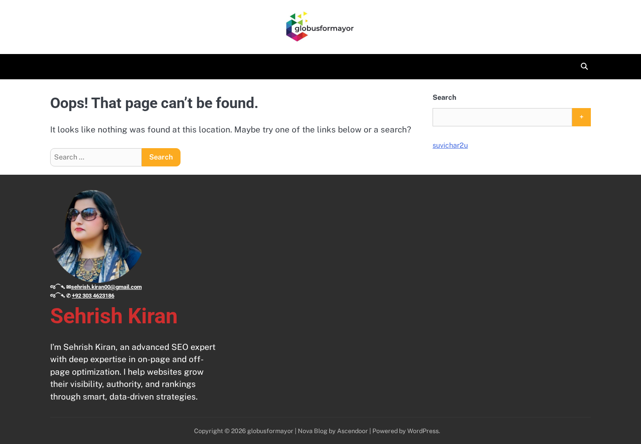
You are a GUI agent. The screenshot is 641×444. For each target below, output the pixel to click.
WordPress (423, 430)
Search (444, 97)
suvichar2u (450, 145)
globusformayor (270, 430)
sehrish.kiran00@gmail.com (106, 287)
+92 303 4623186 (93, 295)
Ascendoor (352, 430)
